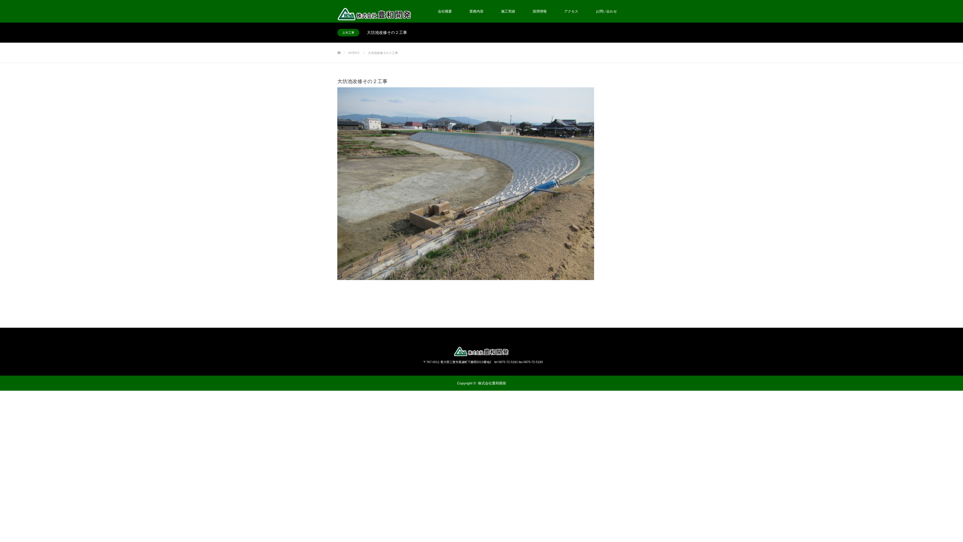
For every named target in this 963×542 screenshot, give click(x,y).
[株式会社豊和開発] (481, 352)
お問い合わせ (606, 11)
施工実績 (508, 11)
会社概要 (445, 11)
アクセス (571, 11)
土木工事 (348, 32)
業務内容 (476, 11)
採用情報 (540, 11)
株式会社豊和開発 (492, 383)
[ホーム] (339, 44)
